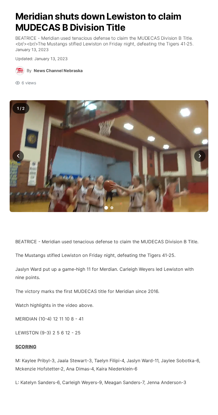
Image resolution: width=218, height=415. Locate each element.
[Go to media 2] (111, 207)
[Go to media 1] (106, 207)
